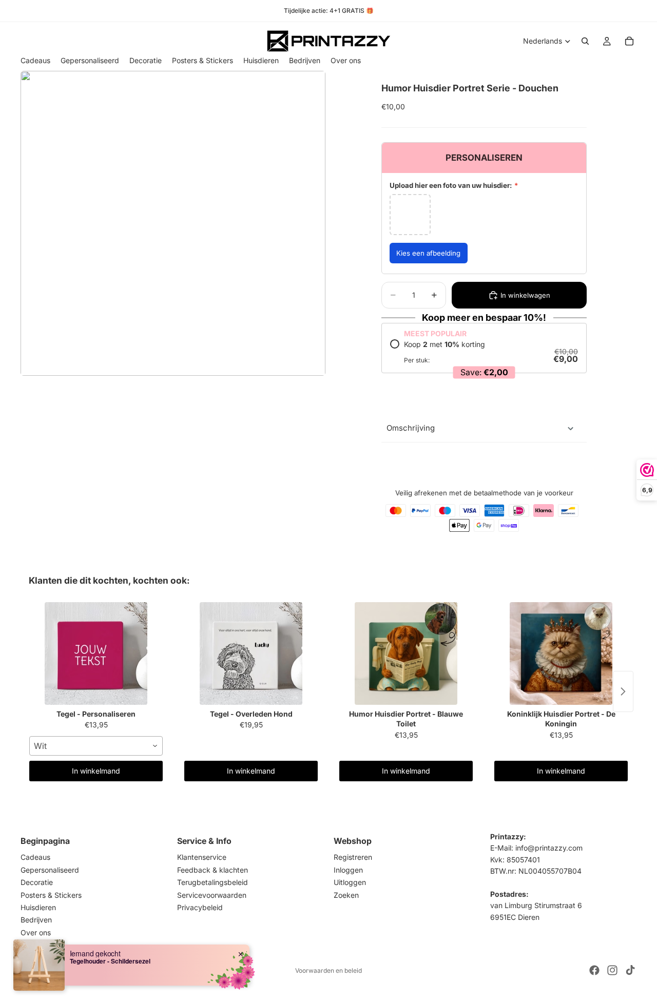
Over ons (36, 932)
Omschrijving (411, 428)
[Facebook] (594, 970)
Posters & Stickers (51, 895)
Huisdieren (38, 907)
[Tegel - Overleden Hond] (251, 653)
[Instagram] (612, 970)
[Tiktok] (630, 970)
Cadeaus (35, 857)
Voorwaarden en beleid (328, 970)
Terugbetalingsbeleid (212, 882)
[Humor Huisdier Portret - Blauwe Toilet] (406, 653)
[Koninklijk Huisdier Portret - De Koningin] (561, 653)
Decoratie (37, 882)
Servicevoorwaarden (211, 895)
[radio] (484, 352)
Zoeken (346, 895)
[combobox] (96, 746)
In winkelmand (96, 770)
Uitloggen (350, 882)
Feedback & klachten (212, 869)
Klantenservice (201, 857)
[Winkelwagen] (629, 41)
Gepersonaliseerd (50, 869)
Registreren (353, 857)
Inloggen (348, 869)
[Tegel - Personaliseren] (96, 653)
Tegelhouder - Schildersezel (110, 961)
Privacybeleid (200, 907)
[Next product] (623, 691)
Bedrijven (36, 920)
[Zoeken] (585, 41)
